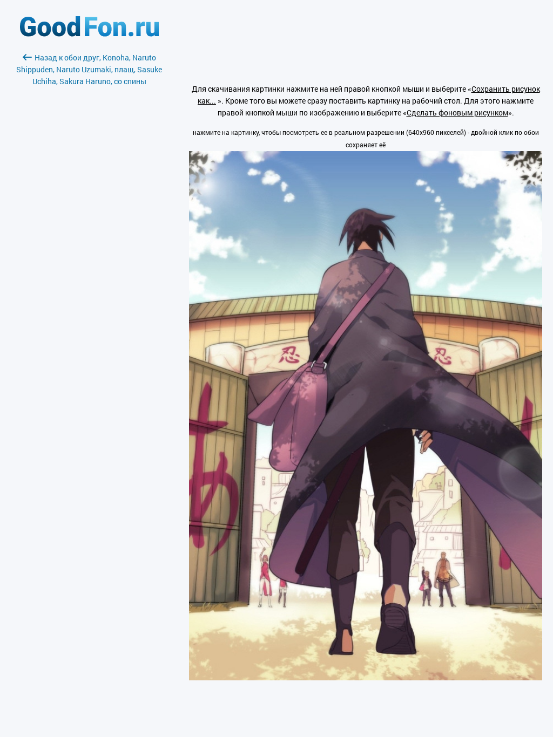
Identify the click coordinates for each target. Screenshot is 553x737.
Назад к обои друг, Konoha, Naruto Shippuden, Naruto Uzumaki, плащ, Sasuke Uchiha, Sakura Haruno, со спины (89, 69)
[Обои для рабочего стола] (89, 34)
